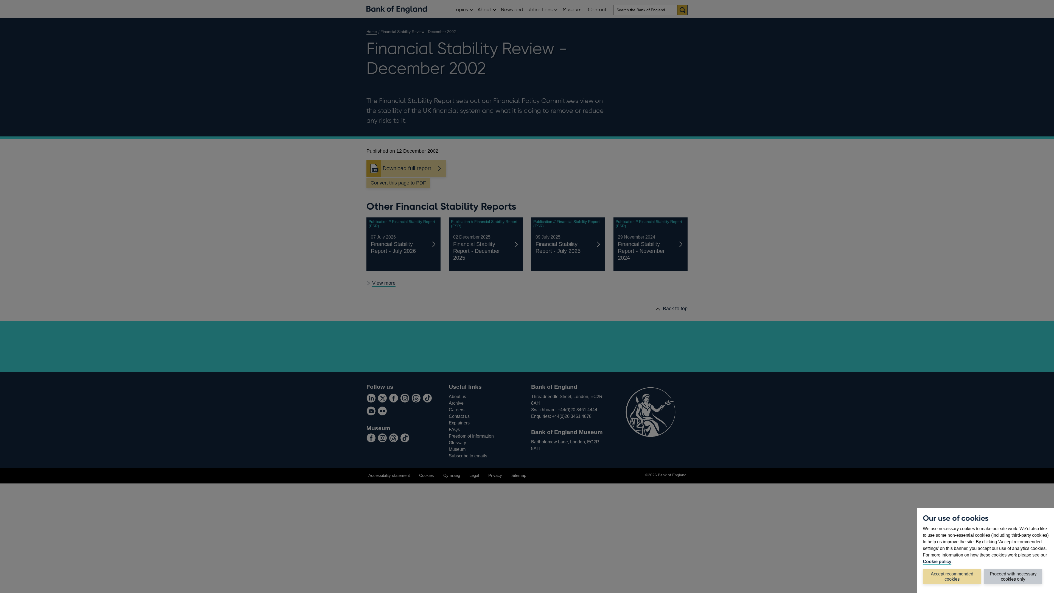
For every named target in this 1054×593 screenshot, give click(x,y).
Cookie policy (937, 561)
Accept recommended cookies (952, 576)
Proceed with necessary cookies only (1013, 576)
